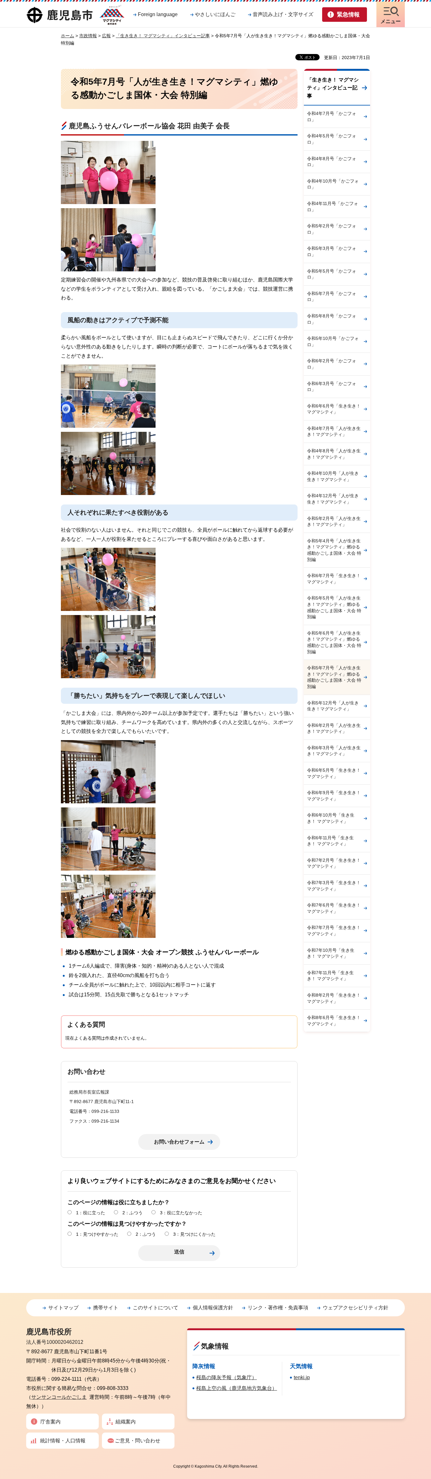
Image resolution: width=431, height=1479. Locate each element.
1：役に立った (90, 1212)
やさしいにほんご (215, 14)
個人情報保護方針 (213, 1307)
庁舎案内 (50, 1421)
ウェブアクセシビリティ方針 (355, 1307)
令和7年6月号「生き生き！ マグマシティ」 (334, 908)
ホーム (67, 35)
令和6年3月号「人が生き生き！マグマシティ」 (334, 751)
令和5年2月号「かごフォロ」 (331, 229)
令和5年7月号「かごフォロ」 (331, 296)
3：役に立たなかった (181, 1212)
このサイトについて (155, 1307)
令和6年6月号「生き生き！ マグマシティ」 (334, 409)
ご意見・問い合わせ (137, 1440)
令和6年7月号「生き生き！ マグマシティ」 (334, 578)
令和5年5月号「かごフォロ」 (331, 274)
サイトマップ (63, 1307)
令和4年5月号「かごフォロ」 (331, 139)
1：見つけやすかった (97, 1234)
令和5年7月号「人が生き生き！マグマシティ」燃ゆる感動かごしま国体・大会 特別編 (334, 677)
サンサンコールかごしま (59, 1397)
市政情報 (88, 35)
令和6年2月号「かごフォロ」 (331, 364)
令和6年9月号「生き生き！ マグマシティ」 (334, 795)
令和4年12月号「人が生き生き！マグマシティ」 (333, 498)
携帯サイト (105, 1307)
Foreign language (158, 14)
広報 (106, 35)
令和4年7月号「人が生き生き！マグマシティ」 (334, 431)
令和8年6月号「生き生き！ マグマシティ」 (334, 1020)
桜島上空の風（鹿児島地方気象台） (236, 1388)
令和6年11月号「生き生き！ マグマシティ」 (330, 841)
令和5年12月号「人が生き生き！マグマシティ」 (333, 706)
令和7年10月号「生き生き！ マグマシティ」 (330, 953)
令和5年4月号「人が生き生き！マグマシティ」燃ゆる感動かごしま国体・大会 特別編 (334, 550)
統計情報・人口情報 (63, 1440)
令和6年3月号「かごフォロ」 (331, 386)
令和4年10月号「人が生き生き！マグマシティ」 (333, 476)
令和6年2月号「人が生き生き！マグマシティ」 (334, 728)
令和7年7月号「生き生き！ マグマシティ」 (334, 930)
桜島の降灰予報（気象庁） (226, 1377)
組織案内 (125, 1421)
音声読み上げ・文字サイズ (283, 14)
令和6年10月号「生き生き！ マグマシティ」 (330, 818)
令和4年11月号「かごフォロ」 (332, 206)
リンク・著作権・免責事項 (278, 1307)
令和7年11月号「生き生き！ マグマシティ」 (330, 975)
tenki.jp (302, 1377)
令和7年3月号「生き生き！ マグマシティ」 (334, 885)
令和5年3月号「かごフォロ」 (331, 251)
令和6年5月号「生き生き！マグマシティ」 (334, 773)
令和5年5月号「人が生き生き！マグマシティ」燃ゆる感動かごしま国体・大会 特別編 (334, 607)
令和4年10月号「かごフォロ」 (333, 184)
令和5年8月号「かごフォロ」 (331, 319)
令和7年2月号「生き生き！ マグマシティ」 (334, 863)
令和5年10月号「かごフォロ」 (333, 341)
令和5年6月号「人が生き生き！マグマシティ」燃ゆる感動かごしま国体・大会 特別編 (334, 642)
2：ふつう (132, 1212)
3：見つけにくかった (194, 1234)
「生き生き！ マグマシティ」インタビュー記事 (163, 35)
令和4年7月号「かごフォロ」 (331, 116)
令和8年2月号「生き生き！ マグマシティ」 (334, 998)
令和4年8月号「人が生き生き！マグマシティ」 (334, 454)
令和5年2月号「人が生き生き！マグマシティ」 (334, 521)
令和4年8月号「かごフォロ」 (331, 161)
